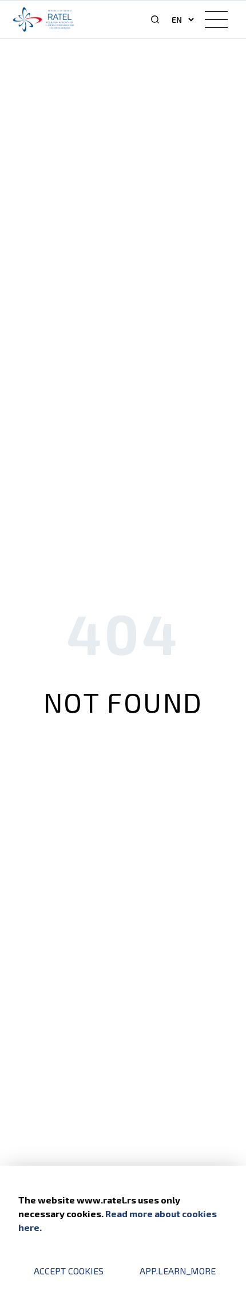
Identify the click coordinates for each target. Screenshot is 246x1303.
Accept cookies (69, 1270)
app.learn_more (178, 1270)
